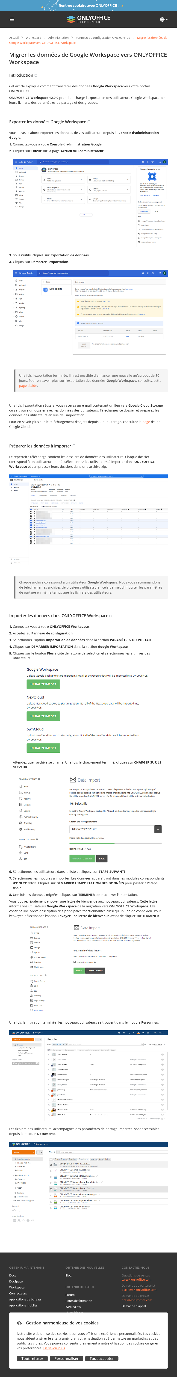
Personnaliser (66, 1358)
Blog (68, 1275)
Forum (70, 1295)
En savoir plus (54, 1348)
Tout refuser (32, 1358)
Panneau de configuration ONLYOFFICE (103, 38)
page (146, 422)
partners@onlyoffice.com (139, 1290)
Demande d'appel (134, 1306)
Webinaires (73, 1307)
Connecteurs (18, 1293)
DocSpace (16, 1281)
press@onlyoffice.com (137, 1300)
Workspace (33, 38)
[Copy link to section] (36, 75)
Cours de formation (78, 1301)
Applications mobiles (23, 1305)
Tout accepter (102, 1358)
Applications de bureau (25, 1299)
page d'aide (28, 385)
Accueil (14, 38)
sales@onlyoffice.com (136, 1279)
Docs (12, 1275)
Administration (58, 38)
